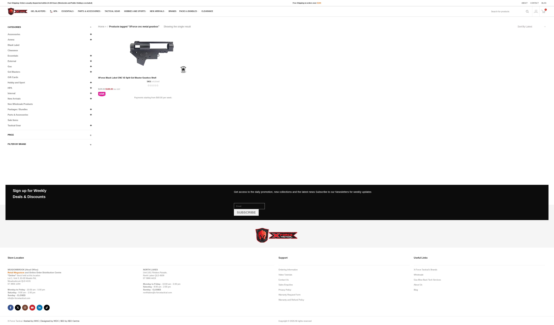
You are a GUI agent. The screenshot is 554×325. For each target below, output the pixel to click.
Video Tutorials (285, 275)
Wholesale (418, 275)
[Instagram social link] (25, 308)
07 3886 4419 (149, 278)
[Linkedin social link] (39, 308)
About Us (418, 285)
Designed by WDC (50, 321)
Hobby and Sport (16, 82)
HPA (10, 88)
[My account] (536, 11)
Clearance (13, 50)
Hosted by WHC (31, 321)
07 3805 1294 (14, 284)
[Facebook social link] (10, 308)
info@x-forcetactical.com (19, 298)
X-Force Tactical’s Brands (425, 269)
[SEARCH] (527, 11)
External (12, 61)
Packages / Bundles (18, 109)
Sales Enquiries (286, 285)
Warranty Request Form (290, 295)
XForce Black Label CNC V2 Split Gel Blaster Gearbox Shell (127, 78)
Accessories (14, 34)
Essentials (13, 56)
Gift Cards (13, 77)
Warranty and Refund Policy (291, 300)
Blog (416, 290)
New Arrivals (14, 98)
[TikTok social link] (47, 308)
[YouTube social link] (32, 308)
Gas (10, 66)
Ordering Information (288, 269)
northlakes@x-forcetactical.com (157, 292)
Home (101, 26)
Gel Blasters (14, 72)
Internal (11, 93)
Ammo (11, 39)
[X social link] (18, 308)
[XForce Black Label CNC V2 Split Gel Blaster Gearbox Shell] (153, 54)
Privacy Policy (285, 290)
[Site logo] (18, 11)
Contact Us (284, 280)
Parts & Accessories (18, 115)
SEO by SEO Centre (69, 321)
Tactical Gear (14, 125)
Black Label (13, 45)
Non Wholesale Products (20, 104)
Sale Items (13, 120)
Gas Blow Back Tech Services (427, 280)
